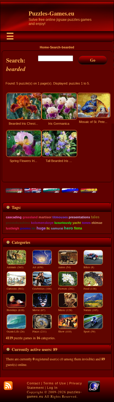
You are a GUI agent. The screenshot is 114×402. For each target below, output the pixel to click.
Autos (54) (64, 267)
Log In (52, 387)
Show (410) (65, 331)
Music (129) (65, 310)
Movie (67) (38, 310)
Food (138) (90, 288)
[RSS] (8, 385)
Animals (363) (15, 267)
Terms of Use (54, 383)
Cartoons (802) (15, 288)
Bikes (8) (89, 267)
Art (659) (37, 267)
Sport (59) (89, 331)
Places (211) (39, 331)
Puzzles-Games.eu (51, 13)
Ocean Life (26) (16, 331)
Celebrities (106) (42, 288)
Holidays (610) (15, 310)
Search (55, 47)
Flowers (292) (66, 288)
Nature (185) (91, 310)
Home (44, 47)
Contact (33, 383)
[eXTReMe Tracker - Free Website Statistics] (94, 391)
